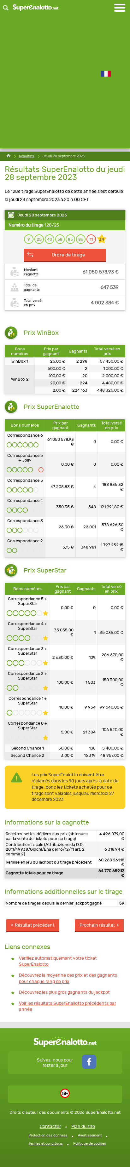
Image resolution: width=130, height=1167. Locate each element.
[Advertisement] (65, 83)
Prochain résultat (97, 925)
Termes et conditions (46, 1143)
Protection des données (48, 1135)
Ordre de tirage (68, 255)
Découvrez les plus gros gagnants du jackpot (64, 992)
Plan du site (83, 1126)
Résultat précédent (35, 925)
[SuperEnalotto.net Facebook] (89, 1067)
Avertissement (90, 1135)
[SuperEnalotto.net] (35, 7)
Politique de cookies (89, 1143)
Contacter (50, 1126)
